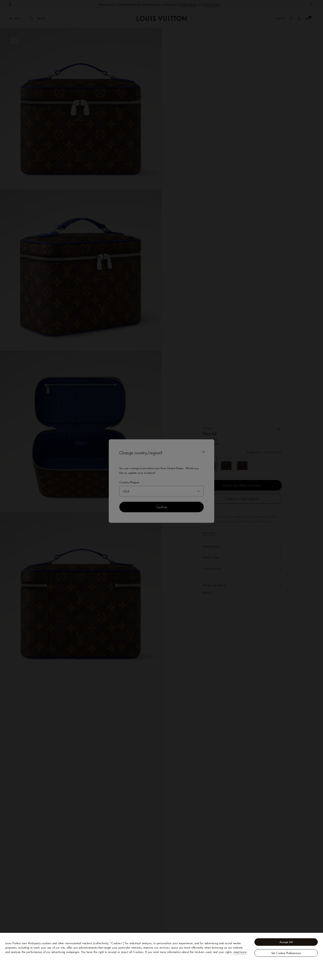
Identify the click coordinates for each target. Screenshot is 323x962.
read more (240, 952)
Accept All (286, 942)
